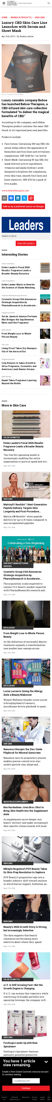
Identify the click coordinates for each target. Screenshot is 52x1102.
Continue (26, 1088)
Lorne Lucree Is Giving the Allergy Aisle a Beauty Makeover (22, 693)
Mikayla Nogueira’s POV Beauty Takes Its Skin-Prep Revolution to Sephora (25, 870)
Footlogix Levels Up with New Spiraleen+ (20, 1044)
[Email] (4, 198)
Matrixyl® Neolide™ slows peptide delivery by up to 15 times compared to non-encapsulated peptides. (25, 520)
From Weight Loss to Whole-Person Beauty (17, 335)
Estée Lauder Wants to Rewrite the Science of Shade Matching (18, 286)
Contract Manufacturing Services (14, 296)
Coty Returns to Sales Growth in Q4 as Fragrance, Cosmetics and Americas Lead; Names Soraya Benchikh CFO (19, 366)
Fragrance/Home (8, 313)
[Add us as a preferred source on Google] (31, 198)
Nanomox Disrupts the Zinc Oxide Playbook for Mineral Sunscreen (22, 751)
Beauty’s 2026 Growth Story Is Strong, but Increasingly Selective (25, 928)
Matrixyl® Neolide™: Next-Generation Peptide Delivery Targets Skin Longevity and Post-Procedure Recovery (25, 508)
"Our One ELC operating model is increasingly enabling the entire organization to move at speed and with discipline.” (25, 458)
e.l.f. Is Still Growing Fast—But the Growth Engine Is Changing (23, 987)
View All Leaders (26, 243)
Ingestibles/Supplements (15, 802)
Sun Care (7, 744)
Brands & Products (21, 17)
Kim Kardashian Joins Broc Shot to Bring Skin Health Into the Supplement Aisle (25, 811)
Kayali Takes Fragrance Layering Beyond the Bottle (19, 382)
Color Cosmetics (8, 264)
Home (4, 17)
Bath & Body (6, 330)
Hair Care (5, 345)
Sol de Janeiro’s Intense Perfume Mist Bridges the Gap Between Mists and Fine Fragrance (19, 319)
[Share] (11, 198)
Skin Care (40, 17)
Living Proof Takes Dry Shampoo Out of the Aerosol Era (19, 350)
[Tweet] (24, 198)
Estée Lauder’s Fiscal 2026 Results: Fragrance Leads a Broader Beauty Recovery (16, 270)
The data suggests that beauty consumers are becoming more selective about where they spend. (22, 938)
